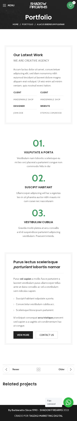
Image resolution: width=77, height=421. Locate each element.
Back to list (38, 369)
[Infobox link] (38, 153)
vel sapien (25, 278)
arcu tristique (45, 317)
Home (15, 24)
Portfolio (27, 24)
